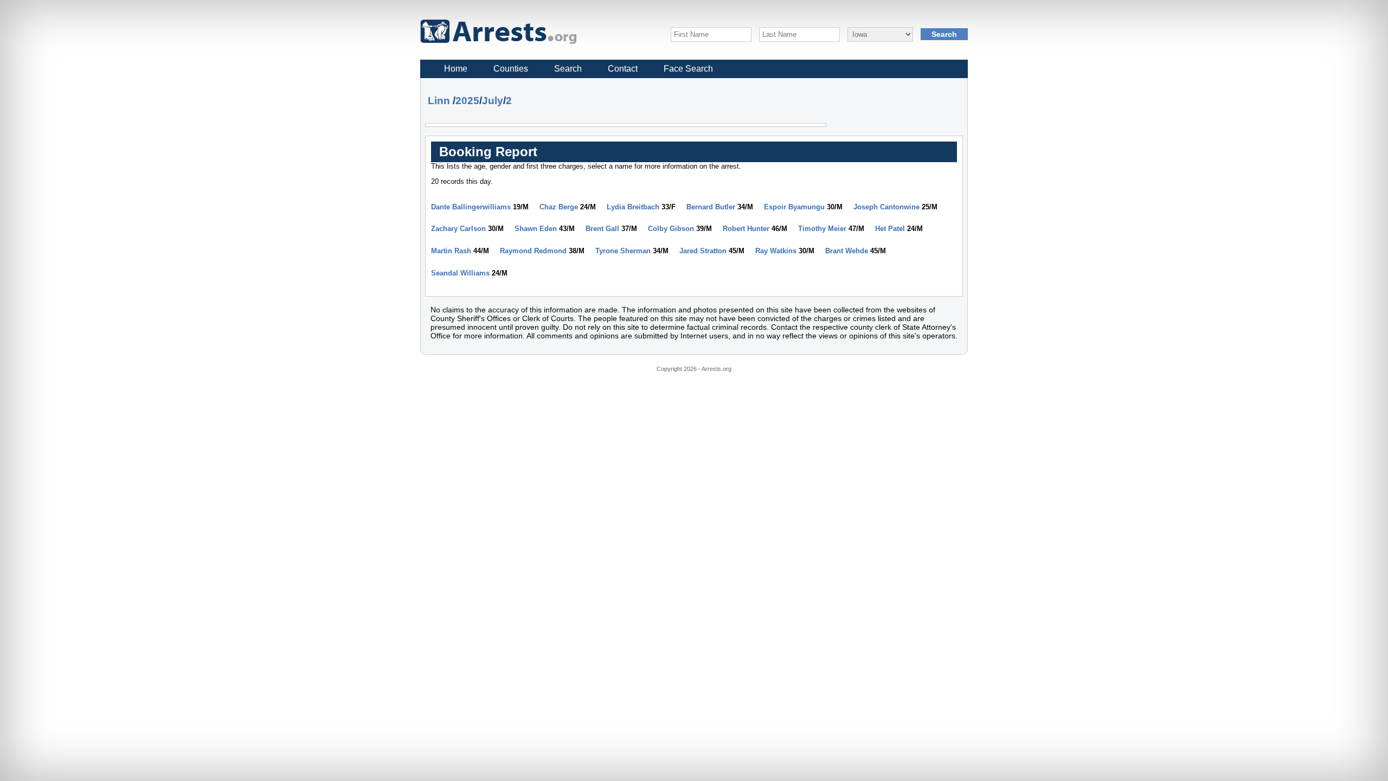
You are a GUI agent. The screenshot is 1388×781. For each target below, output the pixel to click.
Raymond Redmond (533, 251)
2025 (467, 100)
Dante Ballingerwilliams (471, 207)
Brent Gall (602, 229)
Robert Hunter (746, 229)
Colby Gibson (671, 229)
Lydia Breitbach (633, 207)
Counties (510, 68)
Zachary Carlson (458, 229)
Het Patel (890, 229)
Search (568, 68)
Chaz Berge (558, 207)
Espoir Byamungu (794, 207)
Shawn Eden (536, 229)
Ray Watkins (775, 251)
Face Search (688, 68)
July (492, 100)
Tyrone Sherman (623, 251)
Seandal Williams (460, 273)
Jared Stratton (703, 251)
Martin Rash (451, 251)
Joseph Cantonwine (886, 207)
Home (455, 68)
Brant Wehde (846, 251)
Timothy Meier (822, 229)
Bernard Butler (710, 207)
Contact (623, 68)
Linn (439, 100)
